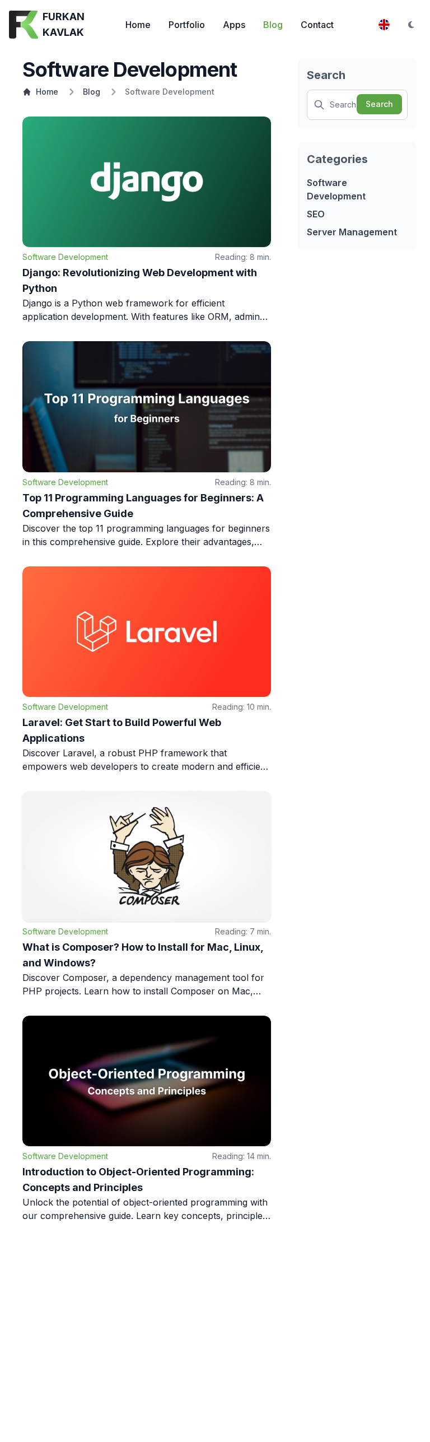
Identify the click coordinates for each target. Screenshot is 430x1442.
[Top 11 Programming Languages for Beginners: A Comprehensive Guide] (146, 406)
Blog (273, 24)
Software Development (65, 257)
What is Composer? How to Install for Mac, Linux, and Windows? (142, 955)
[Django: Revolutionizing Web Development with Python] (146, 182)
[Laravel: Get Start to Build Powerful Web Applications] (146, 631)
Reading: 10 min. (241, 706)
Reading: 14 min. (241, 1156)
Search (379, 104)
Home (138, 24)
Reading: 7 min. (243, 931)
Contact (317, 24)
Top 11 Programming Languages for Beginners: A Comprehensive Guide (143, 505)
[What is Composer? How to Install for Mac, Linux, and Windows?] (146, 856)
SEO (316, 214)
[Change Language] (384, 25)
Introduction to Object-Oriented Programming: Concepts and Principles (138, 1179)
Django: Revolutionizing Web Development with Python (139, 280)
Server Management (352, 232)
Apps (234, 24)
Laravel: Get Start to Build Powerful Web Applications (121, 730)
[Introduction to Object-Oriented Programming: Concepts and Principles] (146, 1081)
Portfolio (187, 24)
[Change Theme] (411, 25)
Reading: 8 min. (243, 257)
